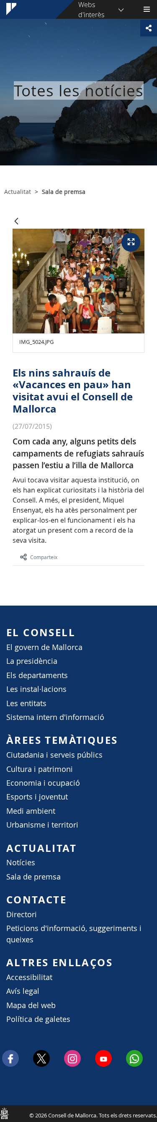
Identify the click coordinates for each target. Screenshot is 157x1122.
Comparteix (43, 557)
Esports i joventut (37, 797)
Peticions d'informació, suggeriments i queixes (74, 933)
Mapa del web (31, 1005)
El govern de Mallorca (44, 647)
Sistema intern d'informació (55, 717)
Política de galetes (38, 1019)
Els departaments (37, 675)
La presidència (31, 661)
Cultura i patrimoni (39, 769)
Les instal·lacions (36, 689)
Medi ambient (30, 811)
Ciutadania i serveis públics (54, 755)
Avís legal (22, 991)
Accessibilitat (29, 977)
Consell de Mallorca (4, 1113)
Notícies (20, 862)
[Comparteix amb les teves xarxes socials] (148, 28)
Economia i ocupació (43, 783)
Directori (21, 914)
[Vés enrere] (16, 222)
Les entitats (26, 703)
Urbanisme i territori (42, 825)
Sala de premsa (33, 877)
